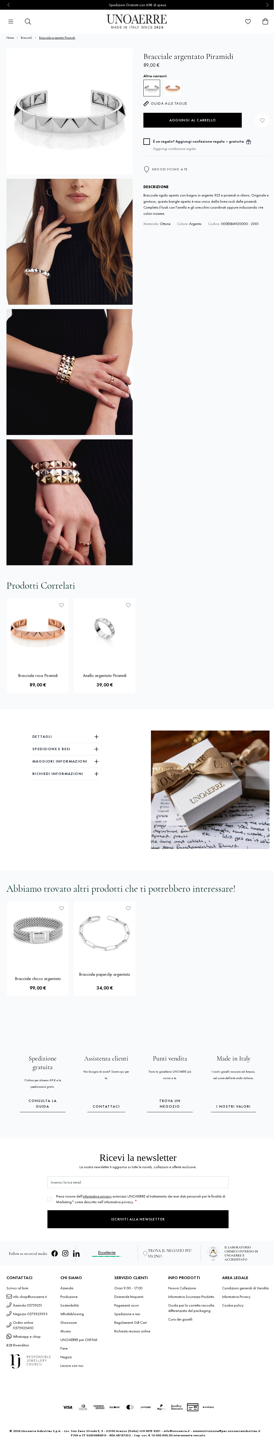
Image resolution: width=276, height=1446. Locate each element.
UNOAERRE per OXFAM (78, 1339)
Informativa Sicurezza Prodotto (191, 1296)
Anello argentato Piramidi (104, 675)
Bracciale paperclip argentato (104, 974)
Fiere (64, 1348)
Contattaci (106, 1106)
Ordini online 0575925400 (23, 1325)
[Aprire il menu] (11, 21)
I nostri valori (233, 1106)
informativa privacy (97, 1196)
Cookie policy (232, 1305)
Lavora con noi (71, 1365)
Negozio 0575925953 (30, 1313)
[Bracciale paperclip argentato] (104, 932)
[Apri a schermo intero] (69, 111)
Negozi (66, 1356)
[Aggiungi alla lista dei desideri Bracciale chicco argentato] (61, 908)
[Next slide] (267, 5)
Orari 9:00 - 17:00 (128, 1288)
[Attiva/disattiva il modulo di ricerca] (28, 21)
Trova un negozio (170, 1103)
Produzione (69, 1296)
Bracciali (26, 38)
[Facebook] (54, 1253)
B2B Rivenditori (17, 1345)
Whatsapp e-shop (27, 1336)
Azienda (66, 1288)
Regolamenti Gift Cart (130, 1322)
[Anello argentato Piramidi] (104, 628)
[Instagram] (65, 1253)
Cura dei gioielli (180, 1319)
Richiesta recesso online (132, 1331)
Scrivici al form (17, 1288)
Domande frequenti (128, 1296)
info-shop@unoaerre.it (30, 1296)
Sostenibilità (69, 1305)
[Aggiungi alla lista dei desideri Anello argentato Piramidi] (128, 605)
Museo (65, 1331)
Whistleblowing (72, 1313)
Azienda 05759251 (27, 1305)
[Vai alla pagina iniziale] (138, 21)
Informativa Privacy (236, 1296)
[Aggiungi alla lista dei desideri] (262, 120)
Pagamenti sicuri (126, 1305)
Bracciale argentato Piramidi (57, 38)
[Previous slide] (8, 5)
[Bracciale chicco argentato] (37, 932)
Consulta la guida (43, 1103)
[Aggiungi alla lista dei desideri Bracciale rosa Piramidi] (61, 605)
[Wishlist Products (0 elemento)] (248, 21)
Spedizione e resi (127, 1313)
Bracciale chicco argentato (38, 978)
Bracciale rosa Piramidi (38, 675)
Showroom (68, 1322)
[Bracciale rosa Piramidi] (172, 88)
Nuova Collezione (182, 1288)
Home (10, 38)
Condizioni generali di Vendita (245, 1288)
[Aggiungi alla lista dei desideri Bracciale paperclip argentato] (128, 908)
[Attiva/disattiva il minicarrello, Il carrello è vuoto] (265, 21)
